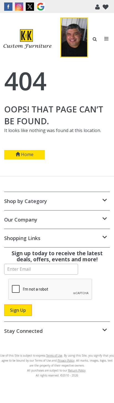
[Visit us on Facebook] (9, 6)
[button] (97, 6)
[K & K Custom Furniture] (27, 39)
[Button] (106, 38)
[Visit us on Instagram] (20, 6)
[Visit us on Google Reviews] (41, 6)
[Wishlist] (105, 6)
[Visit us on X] (30, 6)
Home (26, 154)
